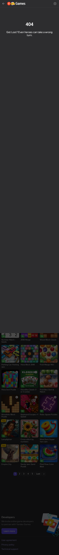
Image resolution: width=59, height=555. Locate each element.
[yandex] (16, 3)
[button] (29, 277)
